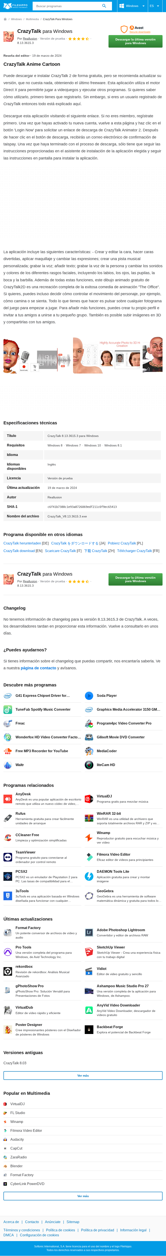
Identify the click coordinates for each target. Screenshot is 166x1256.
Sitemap (73, 1222)
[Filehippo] (15, 6)
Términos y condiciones (21, 1230)
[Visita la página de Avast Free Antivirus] (136, 29)
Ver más (83, 1075)
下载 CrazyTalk (95, 551)
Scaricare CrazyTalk (60, 551)
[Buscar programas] (104, 6)
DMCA (8, 1235)
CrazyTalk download (19, 551)
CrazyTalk (44, 31)
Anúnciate (53, 1222)
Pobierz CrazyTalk (122, 543)
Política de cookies (60, 1230)
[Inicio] (5, 19)
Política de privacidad (97, 1230)
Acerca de (11, 1222)
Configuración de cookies (39, 1235)
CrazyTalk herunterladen (22, 543)
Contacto (32, 1222)
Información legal (133, 1230)
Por (27, 38)
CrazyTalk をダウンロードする (75, 543)
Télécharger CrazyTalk (134, 551)
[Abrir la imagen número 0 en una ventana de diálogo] (36, 355)
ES (152, 6)
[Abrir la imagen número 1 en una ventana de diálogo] (106, 355)
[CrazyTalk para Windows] (8, 36)
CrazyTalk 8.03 (14, 1063)
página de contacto (38, 668)
